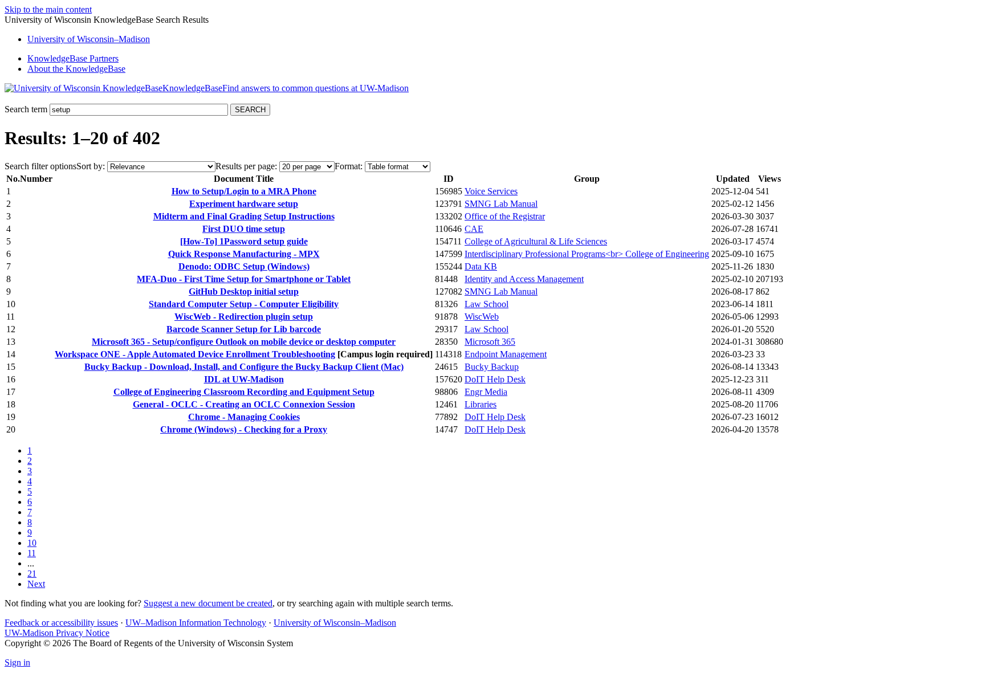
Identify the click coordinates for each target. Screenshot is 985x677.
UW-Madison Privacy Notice (57, 633)
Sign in (17, 662)
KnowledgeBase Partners (73, 58)
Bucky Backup (492, 367)
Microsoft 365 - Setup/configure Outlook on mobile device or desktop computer (244, 341)
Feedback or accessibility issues (61, 622)
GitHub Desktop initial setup (244, 291)
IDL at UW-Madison (244, 379)
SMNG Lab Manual (501, 204)
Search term (26, 109)
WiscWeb (482, 316)
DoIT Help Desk (495, 379)
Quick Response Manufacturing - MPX (244, 254)
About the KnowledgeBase (76, 69)
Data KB (481, 266)
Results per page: (246, 166)
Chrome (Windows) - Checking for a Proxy (243, 429)
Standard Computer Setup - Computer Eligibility (244, 304)
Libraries (480, 404)
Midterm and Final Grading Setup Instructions (244, 216)
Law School (486, 304)
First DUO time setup (243, 229)
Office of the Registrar (505, 216)
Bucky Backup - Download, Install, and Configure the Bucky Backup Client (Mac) (244, 367)
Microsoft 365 (490, 341)
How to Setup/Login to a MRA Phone (244, 191)
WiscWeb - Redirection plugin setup (243, 316)
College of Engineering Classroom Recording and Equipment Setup (244, 392)
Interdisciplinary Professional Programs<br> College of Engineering (587, 254)
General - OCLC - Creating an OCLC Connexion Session (244, 404)
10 (31, 543)
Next (36, 584)
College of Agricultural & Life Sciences (536, 241)
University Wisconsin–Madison (88, 39)
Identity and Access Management (524, 279)
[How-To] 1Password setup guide (244, 241)
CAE (474, 229)
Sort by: (90, 166)
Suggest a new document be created (208, 603)
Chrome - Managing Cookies (244, 417)
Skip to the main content (48, 9)
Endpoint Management (506, 354)
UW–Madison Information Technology (195, 622)
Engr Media (486, 392)
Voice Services (491, 191)
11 (31, 553)
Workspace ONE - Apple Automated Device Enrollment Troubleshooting (195, 354)
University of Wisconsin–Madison (335, 622)
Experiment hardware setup (243, 204)
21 (31, 573)
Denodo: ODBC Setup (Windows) (244, 266)
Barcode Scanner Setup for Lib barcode (243, 329)
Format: (349, 166)
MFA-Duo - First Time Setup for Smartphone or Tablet (244, 279)
